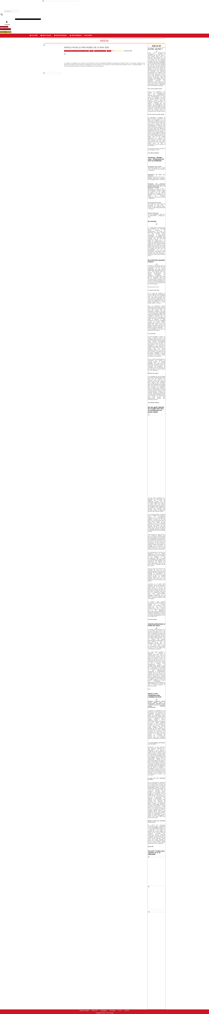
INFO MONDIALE (76, 35)
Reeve (108, 50)
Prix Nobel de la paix (100, 50)
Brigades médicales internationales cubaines (76, 50)
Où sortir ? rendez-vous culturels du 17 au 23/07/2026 (156, 852)
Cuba (91, 50)
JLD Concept (109, 1013)
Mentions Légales (84, 1010)
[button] (33, 35)
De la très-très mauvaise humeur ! (156, 261)
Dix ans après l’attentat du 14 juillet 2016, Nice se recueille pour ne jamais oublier (156, 409)
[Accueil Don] (52, 85)
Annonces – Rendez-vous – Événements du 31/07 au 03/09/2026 (156, 159)
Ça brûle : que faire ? (155, 49)
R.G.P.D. (127, 1010)
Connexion (7, 24)
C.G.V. (120, 1010)
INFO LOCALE (46, 35)
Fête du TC (95, 1010)
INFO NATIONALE (61, 35)
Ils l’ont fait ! (152, 221)
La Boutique (103, 1010)
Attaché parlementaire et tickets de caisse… (156, 624)
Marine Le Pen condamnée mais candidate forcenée (154, 695)
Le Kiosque (113, 1010)
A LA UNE (34, 35)
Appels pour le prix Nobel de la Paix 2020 (86, 47)
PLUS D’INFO (88, 35)
